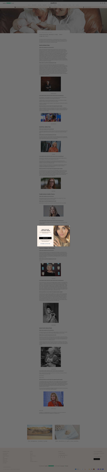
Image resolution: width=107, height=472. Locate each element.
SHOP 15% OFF (45, 238)
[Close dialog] (68, 226)
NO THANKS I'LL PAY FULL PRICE (45, 243)
